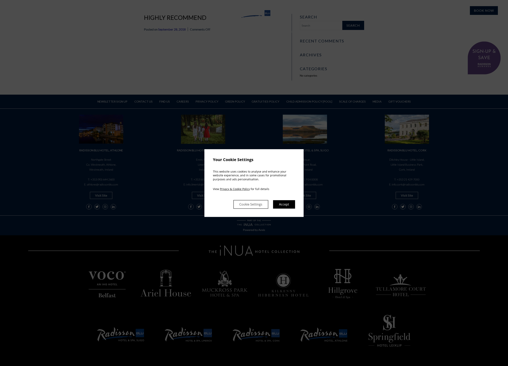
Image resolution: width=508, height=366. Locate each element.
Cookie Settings (250, 204)
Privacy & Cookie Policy (235, 189)
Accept (284, 204)
